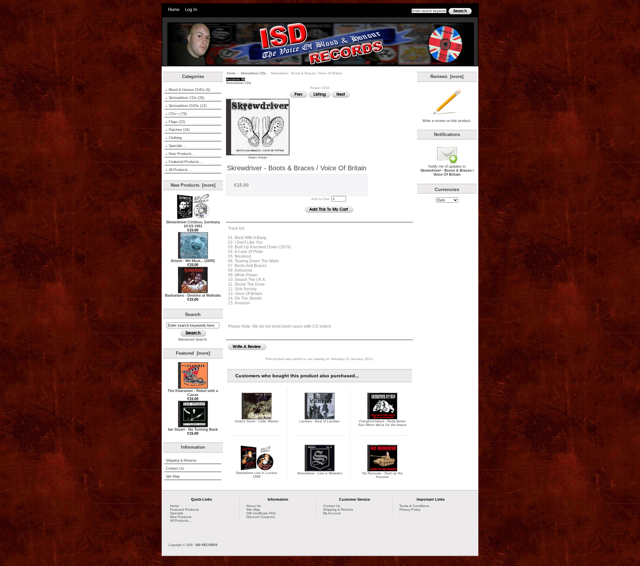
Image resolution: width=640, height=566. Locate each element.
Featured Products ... (186, 162)
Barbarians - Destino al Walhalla (193, 295)
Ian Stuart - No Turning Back (193, 429)
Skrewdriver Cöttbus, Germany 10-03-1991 (193, 224)
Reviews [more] (446, 76)
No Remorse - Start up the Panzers (382, 475)
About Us (253, 506)
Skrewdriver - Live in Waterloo (319, 473)
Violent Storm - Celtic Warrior (256, 421)
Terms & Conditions (414, 506)
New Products (180, 517)
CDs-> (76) (178, 114)
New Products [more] (193, 185)
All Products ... (180, 170)
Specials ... (177, 146)
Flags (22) (177, 122)
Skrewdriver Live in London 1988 (256, 474)
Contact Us (175, 468)
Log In (191, 9)
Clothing (175, 138)
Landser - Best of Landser (319, 421)
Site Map (173, 476)
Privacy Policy (409, 509)
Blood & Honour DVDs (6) (189, 90)
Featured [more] (193, 353)
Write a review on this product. (446, 121)
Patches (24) (179, 130)
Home (173, 9)
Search (193, 314)
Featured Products (184, 509)
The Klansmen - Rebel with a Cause (193, 393)
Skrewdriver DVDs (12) (188, 106)
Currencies (447, 189)
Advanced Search (192, 339)
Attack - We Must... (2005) (193, 261)
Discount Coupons (260, 517)
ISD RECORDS (206, 545)
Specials (176, 513)
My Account (332, 513)
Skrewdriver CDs (253, 73)
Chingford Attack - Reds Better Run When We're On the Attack (382, 423)
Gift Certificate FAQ (261, 513)
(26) (186, 98)
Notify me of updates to (447, 170)
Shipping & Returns (181, 460)
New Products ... (182, 154)
